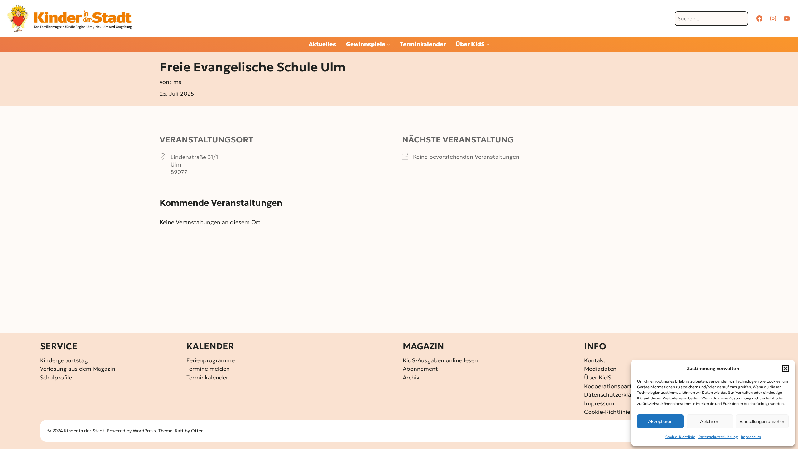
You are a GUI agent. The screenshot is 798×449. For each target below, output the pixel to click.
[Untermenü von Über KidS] (488, 44)
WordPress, (145, 430)
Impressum (751, 436)
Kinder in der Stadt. (85, 430)
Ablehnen (709, 421)
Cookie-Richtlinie (680, 436)
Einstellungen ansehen (762, 421)
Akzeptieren (660, 421)
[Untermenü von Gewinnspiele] (388, 44)
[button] (785, 368)
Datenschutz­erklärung (718, 436)
